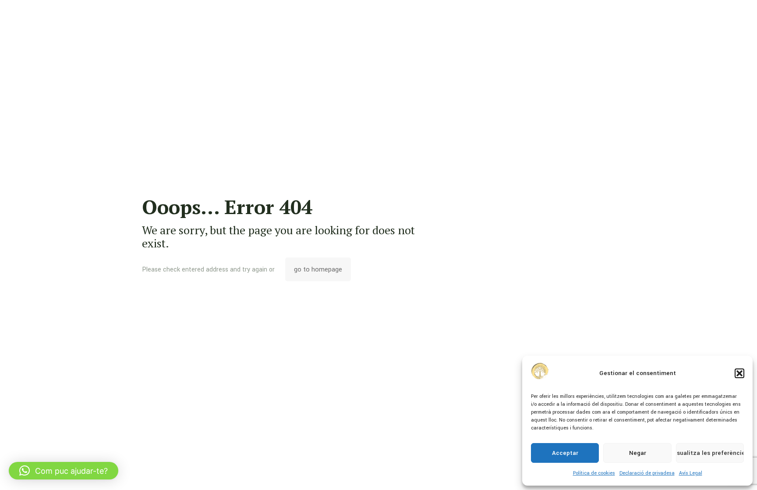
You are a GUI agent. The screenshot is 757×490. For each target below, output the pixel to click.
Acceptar (565, 453)
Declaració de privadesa (647, 473)
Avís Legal (690, 473)
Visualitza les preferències (710, 453)
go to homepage (318, 269)
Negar (637, 453)
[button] (739, 373)
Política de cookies (594, 473)
